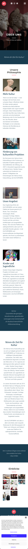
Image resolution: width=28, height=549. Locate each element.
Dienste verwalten (13, 532)
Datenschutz (13, 547)
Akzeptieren (14, 535)
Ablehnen (14, 539)
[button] (26, 517)
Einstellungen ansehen (14, 543)
